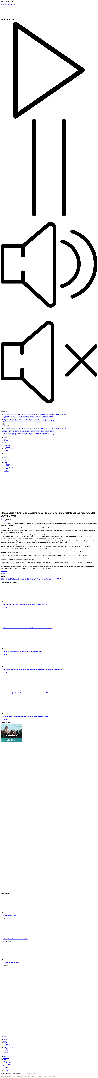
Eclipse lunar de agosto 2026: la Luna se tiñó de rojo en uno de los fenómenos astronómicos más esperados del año (34, 414)
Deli (7, 450)
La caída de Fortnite (9, 915)
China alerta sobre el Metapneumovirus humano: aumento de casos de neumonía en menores (32, 669)
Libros (8, 445)
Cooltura (5, 444)
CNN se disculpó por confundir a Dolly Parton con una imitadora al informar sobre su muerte (28, 418)
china (2, 571)
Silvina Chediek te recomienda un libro (15, 939)
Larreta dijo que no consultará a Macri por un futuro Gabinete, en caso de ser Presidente (35, 578)
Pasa (4, 439)
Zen (7, 452)
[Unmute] (49, 410)
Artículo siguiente (6, 579)
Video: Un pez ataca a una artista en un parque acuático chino (22, 651)
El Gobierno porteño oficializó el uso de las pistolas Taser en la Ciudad (31, 579)
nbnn (2, 519)
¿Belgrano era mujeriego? (11, 962)
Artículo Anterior (5, 578)
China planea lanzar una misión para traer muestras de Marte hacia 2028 (25, 604)
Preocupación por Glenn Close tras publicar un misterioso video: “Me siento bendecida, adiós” (28, 416)
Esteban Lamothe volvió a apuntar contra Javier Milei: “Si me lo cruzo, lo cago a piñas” (26, 419)
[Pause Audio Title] (49, 215)
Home (5, 437)
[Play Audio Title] (49, 118)
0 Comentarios (4, 521)
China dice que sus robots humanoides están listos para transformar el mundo (27, 628)
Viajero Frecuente (8, 448)
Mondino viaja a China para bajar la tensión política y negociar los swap (25, 716)
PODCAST (6, 453)
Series (8, 447)
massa (5, 571)
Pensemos (6, 440)
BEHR (4, 442)
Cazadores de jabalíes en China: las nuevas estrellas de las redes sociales (26, 693)
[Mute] (49, 313)
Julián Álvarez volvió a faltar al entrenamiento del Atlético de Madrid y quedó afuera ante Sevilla (29, 421)
